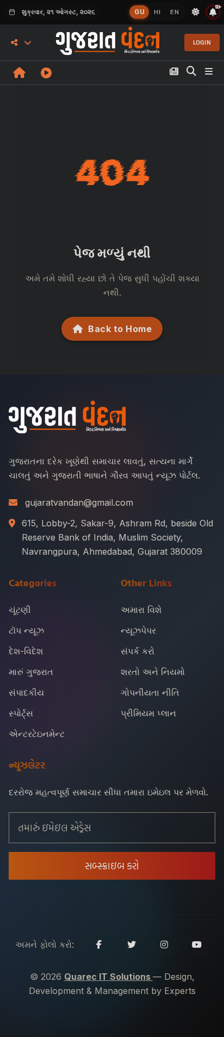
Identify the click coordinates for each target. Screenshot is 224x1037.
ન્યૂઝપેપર (138, 630)
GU (139, 12)
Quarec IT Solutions (108, 976)
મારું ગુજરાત (31, 671)
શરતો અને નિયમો (153, 671)
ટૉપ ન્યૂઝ (26, 630)
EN (174, 12)
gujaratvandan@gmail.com (79, 502)
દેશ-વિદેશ (26, 651)
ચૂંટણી (20, 609)
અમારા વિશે (141, 609)
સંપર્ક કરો (137, 651)
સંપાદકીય (26, 692)
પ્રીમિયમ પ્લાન (148, 713)
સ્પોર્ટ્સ (21, 713)
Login (202, 42)
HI (157, 12)
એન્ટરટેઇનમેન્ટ (37, 733)
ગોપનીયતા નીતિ (150, 692)
